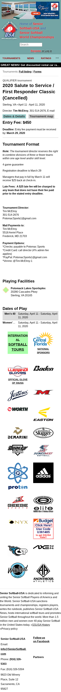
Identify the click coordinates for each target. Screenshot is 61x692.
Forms (37, 71)
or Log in (41, 51)
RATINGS (46, 58)
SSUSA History (41, 624)
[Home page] (10, 38)
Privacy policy (9, 628)
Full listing (25, 71)
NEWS (30, 58)
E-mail (51, 110)
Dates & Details (14, 116)
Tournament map (41, 116)
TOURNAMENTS (11, 58)
